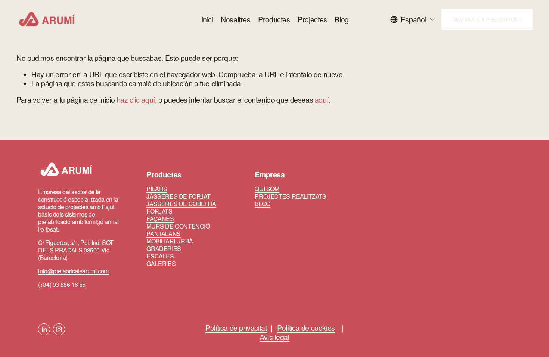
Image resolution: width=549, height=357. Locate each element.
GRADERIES (163, 248)
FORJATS (159, 211)
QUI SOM (267, 189)
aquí (321, 99)
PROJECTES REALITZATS (290, 196)
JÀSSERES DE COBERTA (181, 204)
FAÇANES (160, 219)
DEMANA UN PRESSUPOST (487, 19)
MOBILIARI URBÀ (169, 241)
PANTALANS (163, 234)
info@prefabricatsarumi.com (73, 271)
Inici (207, 19)
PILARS (156, 189)
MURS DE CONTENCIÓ (178, 226)
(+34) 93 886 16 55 (62, 284)
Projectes (312, 19)
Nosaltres (236, 19)
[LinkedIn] (44, 329)
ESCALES (160, 256)
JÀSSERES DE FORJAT (178, 196)
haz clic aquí (136, 99)
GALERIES (161, 263)
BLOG (262, 204)
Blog (341, 19)
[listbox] (413, 19)
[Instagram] (59, 329)
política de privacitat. (389, 300)
